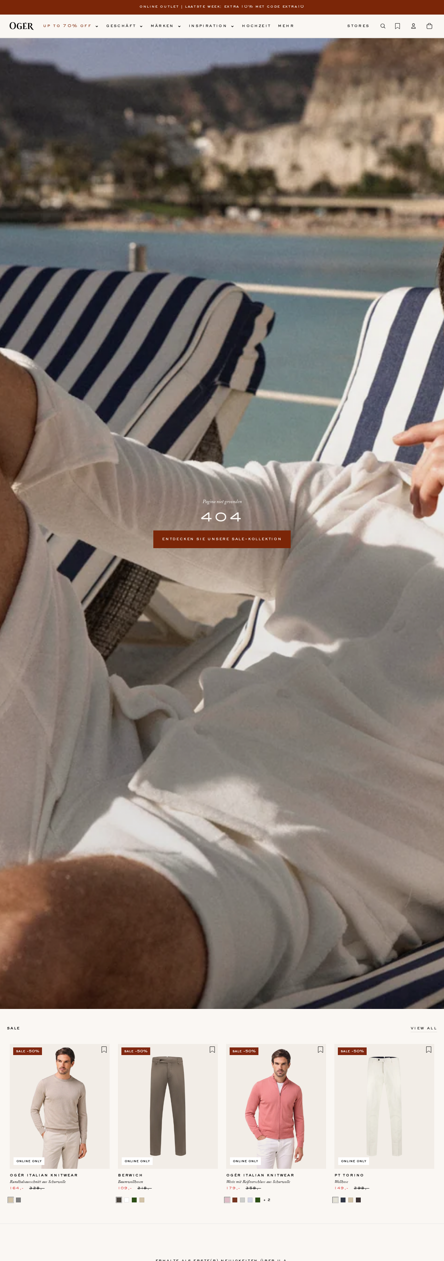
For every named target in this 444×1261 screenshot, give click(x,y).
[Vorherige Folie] (20, 1106)
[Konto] (413, 26)
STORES (358, 26)
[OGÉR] (21, 26)
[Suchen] (383, 26)
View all (424, 1028)
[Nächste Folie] (99, 1106)
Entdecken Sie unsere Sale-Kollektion (222, 539)
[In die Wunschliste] (104, 1049)
